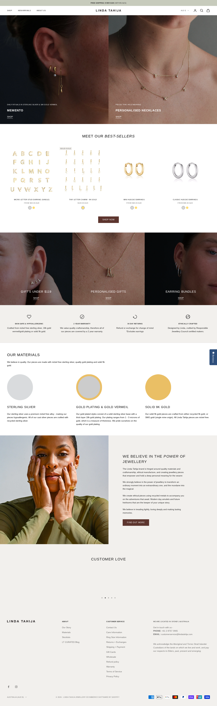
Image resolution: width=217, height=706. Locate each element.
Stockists (66, 637)
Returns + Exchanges (116, 642)
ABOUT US (41, 10)
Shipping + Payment (115, 647)
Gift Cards (111, 652)
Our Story (66, 627)
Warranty (110, 666)
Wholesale (111, 657)
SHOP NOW (108, 220)
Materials (66, 632)
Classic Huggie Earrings (185, 199)
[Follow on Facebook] (8, 686)
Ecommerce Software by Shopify (102, 697)
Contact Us (111, 627)
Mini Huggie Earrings (134, 199)
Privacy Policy (112, 676)
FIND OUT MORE (136, 522)
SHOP (9, 10)
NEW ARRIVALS (24, 10)
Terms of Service (114, 671)
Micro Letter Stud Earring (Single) (32, 199)
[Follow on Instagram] (16, 686)
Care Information (114, 632)
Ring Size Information (116, 637)
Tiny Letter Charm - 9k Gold (83, 199)
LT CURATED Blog (70, 642)
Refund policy (112, 662)
